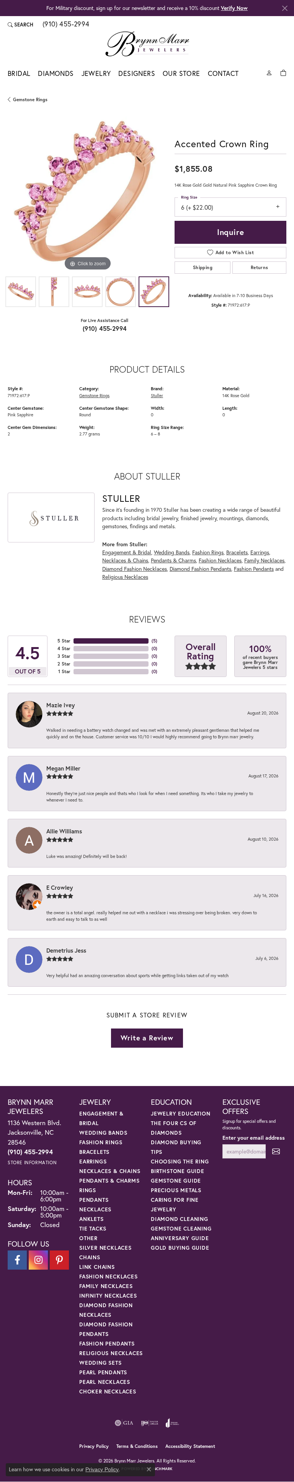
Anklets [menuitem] (91, 1218)
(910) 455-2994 (105, 328)
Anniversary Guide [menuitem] (180, 1238)
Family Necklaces (264, 560)
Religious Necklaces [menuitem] (111, 1353)
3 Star (63, 656)
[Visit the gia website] (124, 1423)
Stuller (157, 395)
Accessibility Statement (190, 1446)
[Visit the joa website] (172, 1423)
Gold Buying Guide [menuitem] (180, 1247)
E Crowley (59, 887)
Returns (259, 267)
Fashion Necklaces (220, 560)
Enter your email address (253, 1137)
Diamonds (56, 73)
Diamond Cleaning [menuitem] (179, 1218)
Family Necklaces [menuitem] (106, 1286)
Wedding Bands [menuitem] (103, 1132)
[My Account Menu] (269, 72)
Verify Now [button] (234, 8)
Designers (136, 73)
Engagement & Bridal (126, 552)
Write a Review (147, 1037)
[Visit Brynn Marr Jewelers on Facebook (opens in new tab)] (17, 1260)
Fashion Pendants (254, 568)
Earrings (259, 552)
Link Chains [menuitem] (97, 1266)
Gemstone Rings (30, 99)
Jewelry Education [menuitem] (181, 1113)
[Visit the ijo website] (149, 1423)
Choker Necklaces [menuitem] (107, 1391)
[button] (20, 24)
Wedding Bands (171, 552)
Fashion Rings (208, 552)
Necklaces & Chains (125, 560)
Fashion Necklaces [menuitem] (108, 1276)
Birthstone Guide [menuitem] (177, 1171)
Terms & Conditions (137, 1446)
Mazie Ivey (60, 705)
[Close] (284, 8)
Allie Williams (64, 831)
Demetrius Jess (66, 950)
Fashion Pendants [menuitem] (107, 1343)
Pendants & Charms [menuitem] (109, 1180)
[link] (65, 24)
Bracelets (237, 552)
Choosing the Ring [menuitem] (180, 1161)
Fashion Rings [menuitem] (100, 1142)
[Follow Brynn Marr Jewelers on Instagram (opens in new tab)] (38, 1260)
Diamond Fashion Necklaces (134, 568)
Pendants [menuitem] (93, 1199)
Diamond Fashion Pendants (200, 568)
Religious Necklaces (125, 576)
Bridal (19, 73)
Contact (223, 73)
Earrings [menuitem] (92, 1161)
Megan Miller (63, 768)
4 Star (63, 648)
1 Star (64, 671)
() (154, 641)
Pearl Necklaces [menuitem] (104, 1381)
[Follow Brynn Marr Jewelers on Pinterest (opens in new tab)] (59, 1260)
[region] (87, 193)
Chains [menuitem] (89, 1257)
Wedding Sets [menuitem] (100, 1362)
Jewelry (96, 73)
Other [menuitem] (88, 1238)
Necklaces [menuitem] (95, 1209)
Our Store (181, 73)
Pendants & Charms (173, 560)
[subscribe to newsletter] (276, 1151)
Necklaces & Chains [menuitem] (109, 1171)
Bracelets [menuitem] (94, 1151)
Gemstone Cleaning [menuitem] (181, 1228)
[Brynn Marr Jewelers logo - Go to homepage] (147, 43)
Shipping (202, 267)
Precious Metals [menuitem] (176, 1190)
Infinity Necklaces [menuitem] (108, 1295)
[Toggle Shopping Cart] (283, 72)
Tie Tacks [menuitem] (92, 1228)
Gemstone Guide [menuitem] (176, 1180)
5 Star (63, 641)
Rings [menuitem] (87, 1190)
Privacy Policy (94, 1446)
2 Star (63, 664)
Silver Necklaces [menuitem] (105, 1247)
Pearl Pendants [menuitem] (103, 1372)
